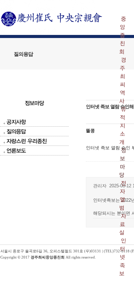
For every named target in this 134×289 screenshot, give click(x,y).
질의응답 (16, 131)
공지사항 (16, 122)
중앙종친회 (122, 35)
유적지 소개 (122, 125)
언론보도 (16, 150)
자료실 (122, 224)
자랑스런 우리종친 (27, 141)
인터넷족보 (122, 257)
